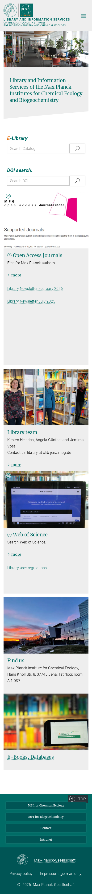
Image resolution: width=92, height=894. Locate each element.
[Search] (77, 148)
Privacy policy (21, 873)
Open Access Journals (37, 255)
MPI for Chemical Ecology (46, 805)
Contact (46, 828)
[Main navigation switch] (83, 16)
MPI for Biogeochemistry (46, 816)
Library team (22, 432)
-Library (17, 138)
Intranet (46, 839)
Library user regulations (27, 568)
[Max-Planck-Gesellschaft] (25, 860)
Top (82, 799)
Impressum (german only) (61, 873)
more (16, 275)
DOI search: (20, 170)
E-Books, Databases (30, 757)
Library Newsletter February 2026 (35, 288)
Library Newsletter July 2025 (31, 301)
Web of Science (30, 535)
